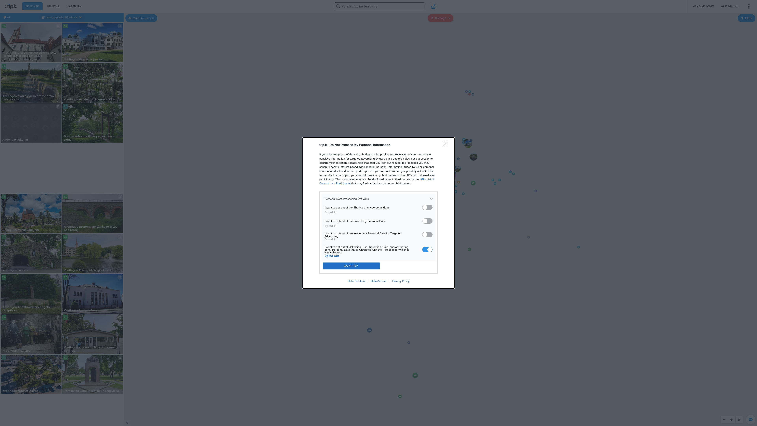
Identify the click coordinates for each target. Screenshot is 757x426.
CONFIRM (351, 265)
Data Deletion (356, 281)
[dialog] (378, 213)
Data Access (378, 281)
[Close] (446, 145)
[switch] (427, 207)
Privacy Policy (400, 281)
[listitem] (378, 199)
